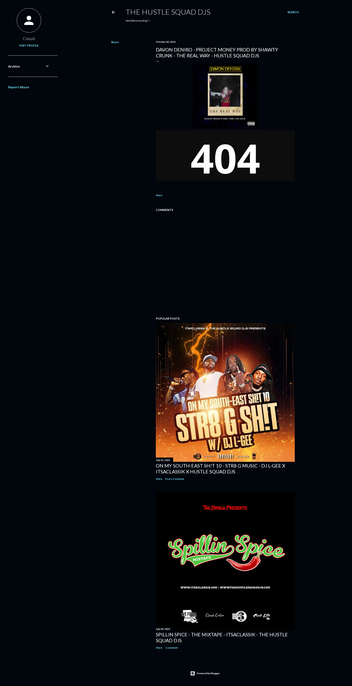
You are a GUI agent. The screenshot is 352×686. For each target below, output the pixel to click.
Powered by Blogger (208, 673)
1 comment (171, 647)
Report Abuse (18, 87)
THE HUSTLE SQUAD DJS (168, 11)
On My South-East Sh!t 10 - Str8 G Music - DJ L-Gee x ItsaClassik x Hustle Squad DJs (220, 468)
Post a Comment (174, 478)
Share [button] (115, 42)
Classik (29, 38)
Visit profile (29, 45)
